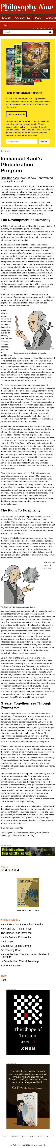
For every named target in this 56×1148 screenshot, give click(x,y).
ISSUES (6, 18)
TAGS (38, 18)
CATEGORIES (22, 18)
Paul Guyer (7, 941)
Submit (44, 141)
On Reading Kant (11, 950)
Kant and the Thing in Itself (16, 928)
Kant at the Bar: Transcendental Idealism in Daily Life (25, 955)
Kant (3, 980)
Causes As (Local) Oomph (16, 945)
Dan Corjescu (10, 178)
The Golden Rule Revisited (16, 933)
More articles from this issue (28, 910)
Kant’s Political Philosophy (16, 937)
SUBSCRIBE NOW (16, 114)
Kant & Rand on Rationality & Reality (22, 924)
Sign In (6, 25)
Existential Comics (11, 965)
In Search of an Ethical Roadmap (20, 961)
